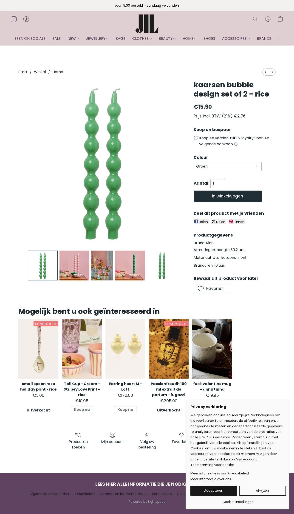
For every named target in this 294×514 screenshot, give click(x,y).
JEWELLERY (96, 38)
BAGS (120, 38)
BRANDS (264, 38)
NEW (72, 38)
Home (57, 71)
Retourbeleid (162, 493)
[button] (147, 23)
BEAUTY (166, 38)
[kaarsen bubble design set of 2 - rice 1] (74, 265)
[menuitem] (266, 72)
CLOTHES (141, 38)
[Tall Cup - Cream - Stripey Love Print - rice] (82, 349)
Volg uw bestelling (147, 444)
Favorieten (181, 441)
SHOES (209, 38)
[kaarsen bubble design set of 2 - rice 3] (130, 265)
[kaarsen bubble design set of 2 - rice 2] (102, 265)
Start (23, 71)
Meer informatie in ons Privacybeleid (219, 473)
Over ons (184, 493)
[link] (238, 500)
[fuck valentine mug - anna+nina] (212, 349)
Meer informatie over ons (210, 479)
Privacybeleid (84, 493)
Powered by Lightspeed (147, 501)
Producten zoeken (78, 444)
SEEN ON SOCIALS (29, 38)
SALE (56, 38)
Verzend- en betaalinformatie (123, 493)
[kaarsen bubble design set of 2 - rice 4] (162, 265)
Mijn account (112, 441)
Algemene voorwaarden (49, 493)
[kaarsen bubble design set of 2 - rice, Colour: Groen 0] (43, 265)
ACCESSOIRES (235, 38)
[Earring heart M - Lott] (125, 349)
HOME (188, 38)
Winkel (40, 71)
